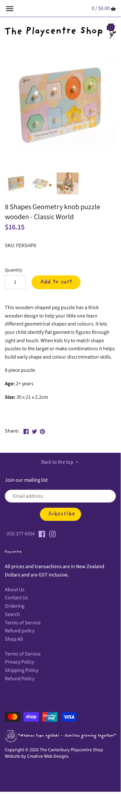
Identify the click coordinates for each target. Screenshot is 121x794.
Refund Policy (19, 678)
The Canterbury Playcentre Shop (71, 749)
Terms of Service (23, 622)
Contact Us (16, 597)
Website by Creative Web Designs (37, 756)
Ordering (14, 606)
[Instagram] (52, 533)
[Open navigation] (9, 8)
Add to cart (56, 282)
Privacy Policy (19, 661)
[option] (16, 183)
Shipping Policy (21, 670)
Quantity (13, 270)
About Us (14, 589)
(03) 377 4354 (20, 533)
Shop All (14, 639)
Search (12, 614)
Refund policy (19, 630)
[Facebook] (42, 533)
